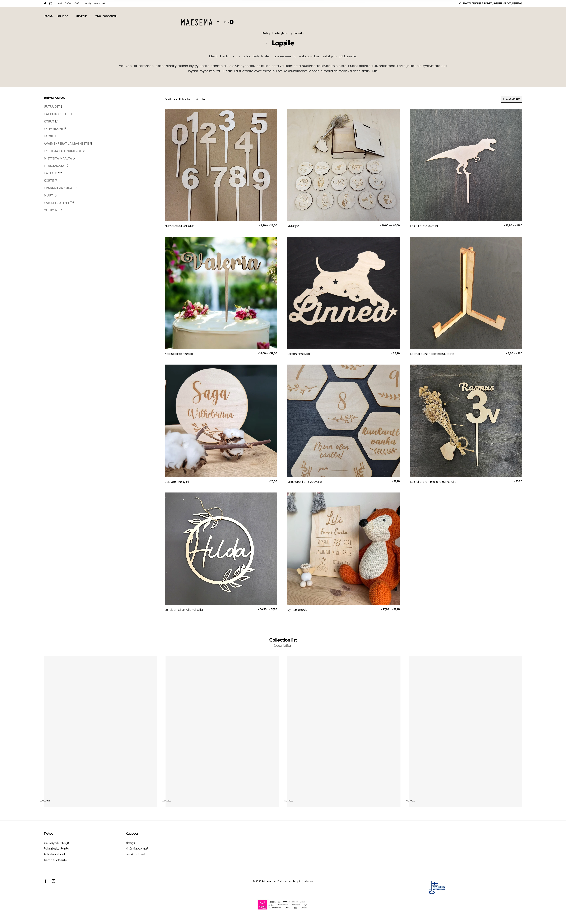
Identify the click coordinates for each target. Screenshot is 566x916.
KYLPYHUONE (54, 129)
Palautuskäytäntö (56, 849)
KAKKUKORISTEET (57, 114)
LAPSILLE (50, 136)
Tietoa (48, 833)
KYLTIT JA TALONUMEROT (63, 151)
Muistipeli (293, 226)
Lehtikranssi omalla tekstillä (184, 610)
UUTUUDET (52, 106)
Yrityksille (81, 16)
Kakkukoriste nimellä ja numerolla (433, 482)
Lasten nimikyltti (298, 354)
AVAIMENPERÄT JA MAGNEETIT (67, 143)
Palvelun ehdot (54, 854)
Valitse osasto (54, 98)
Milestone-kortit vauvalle (304, 482)
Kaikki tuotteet (135, 854)
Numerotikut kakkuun (180, 226)
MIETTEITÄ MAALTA (58, 158)
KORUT (49, 121)
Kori (228, 22)
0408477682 (68, 3)
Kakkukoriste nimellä (179, 354)
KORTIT (49, 180)
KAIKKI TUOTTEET (57, 203)
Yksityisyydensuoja (56, 843)
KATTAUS (51, 173)
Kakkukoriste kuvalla (424, 226)
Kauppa (62, 16)
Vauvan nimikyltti (177, 482)
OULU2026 (52, 210)
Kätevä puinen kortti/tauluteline (432, 354)
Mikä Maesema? (106, 16)
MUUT (49, 195)
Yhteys (130, 843)
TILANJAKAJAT (55, 166)
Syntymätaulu (297, 610)
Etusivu (48, 16)
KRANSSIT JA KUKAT (59, 188)
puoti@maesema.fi (95, 3)
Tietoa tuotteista (55, 860)
